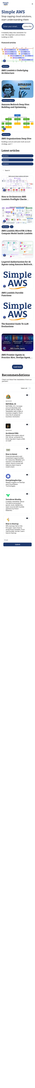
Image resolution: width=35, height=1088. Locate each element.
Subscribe (28, 26)
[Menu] (32, 4)
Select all (24, 388)
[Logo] (5, 4)
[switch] (29, 388)
